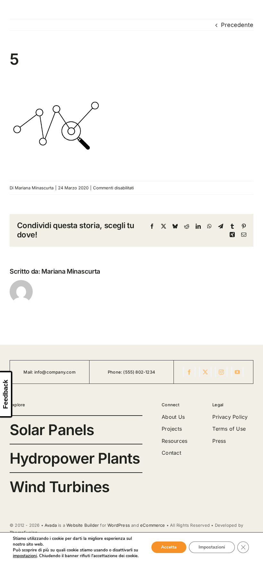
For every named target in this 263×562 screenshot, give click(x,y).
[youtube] (237, 372)
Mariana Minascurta (34, 187)
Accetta (169, 547)
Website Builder (82, 525)
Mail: (28, 372)
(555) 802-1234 (139, 372)
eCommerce (152, 525)
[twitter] (205, 372)
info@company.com (55, 372)
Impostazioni (212, 547)
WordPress (118, 525)
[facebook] (189, 372)
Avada (51, 525)
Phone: (115, 372)
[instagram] (221, 372)
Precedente (237, 24)
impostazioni (25, 556)
